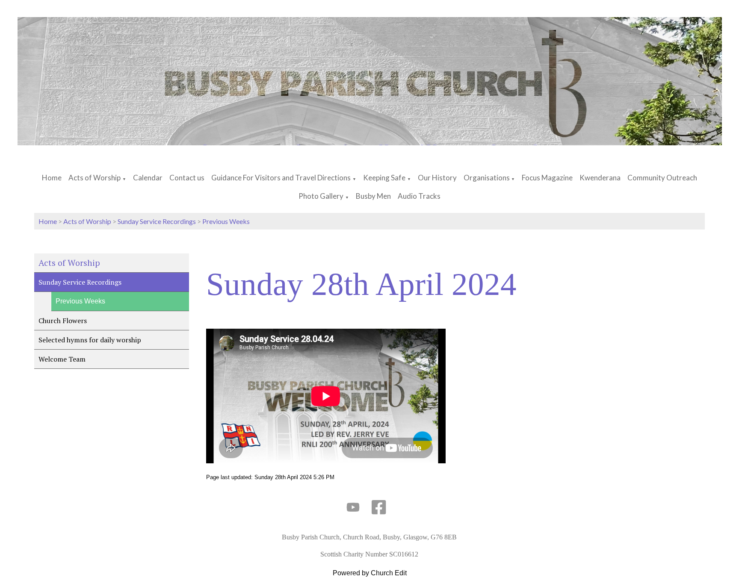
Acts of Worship (94, 177)
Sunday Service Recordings (157, 221)
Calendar (148, 177)
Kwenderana (600, 177)
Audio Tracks (419, 195)
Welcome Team (62, 359)
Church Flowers (62, 320)
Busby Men (373, 195)
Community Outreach (662, 177)
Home (52, 177)
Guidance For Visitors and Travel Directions (281, 177)
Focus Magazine (547, 177)
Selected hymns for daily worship (89, 339)
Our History (437, 177)
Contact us (186, 177)
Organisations (487, 177)
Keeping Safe (384, 177)
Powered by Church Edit (370, 573)
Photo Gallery (321, 195)
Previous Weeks (226, 221)
